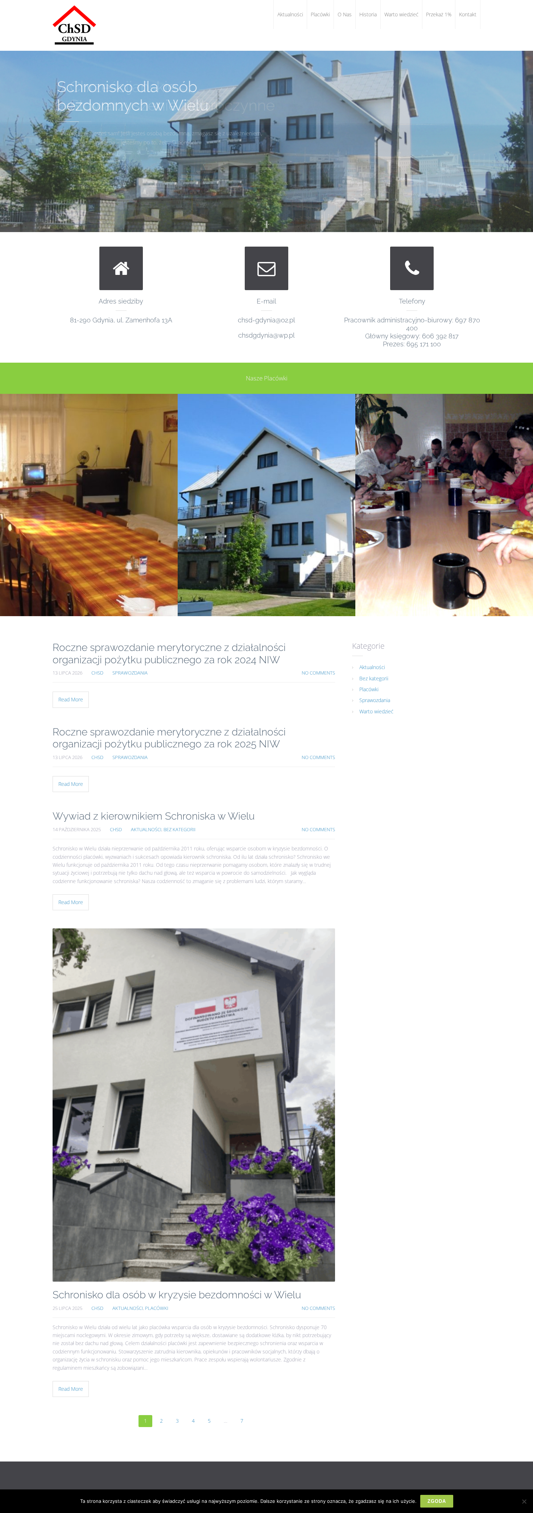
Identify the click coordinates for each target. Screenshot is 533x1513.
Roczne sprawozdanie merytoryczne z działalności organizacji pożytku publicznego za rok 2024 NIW (169, 654)
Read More (70, 699)
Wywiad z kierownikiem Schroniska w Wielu (154, 816)
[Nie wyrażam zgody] (524, 1501)
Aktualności (146, 829)
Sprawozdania (130, 673)
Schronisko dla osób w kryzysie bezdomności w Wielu (177, 1295)
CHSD (97, 673)
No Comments (318, 673)
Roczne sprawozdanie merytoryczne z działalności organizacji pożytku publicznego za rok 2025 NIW (169, 738)
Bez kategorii (179, 829)
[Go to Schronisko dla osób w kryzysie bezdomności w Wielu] (194, 1104)
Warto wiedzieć (376, 711)
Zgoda (436, 1501)
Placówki (156, 1308)
